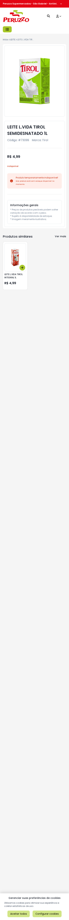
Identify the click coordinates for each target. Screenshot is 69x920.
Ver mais (60, 236)
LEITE (12, 39)
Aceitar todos (18, 914)
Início (5, 39)
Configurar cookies (47, 914)
